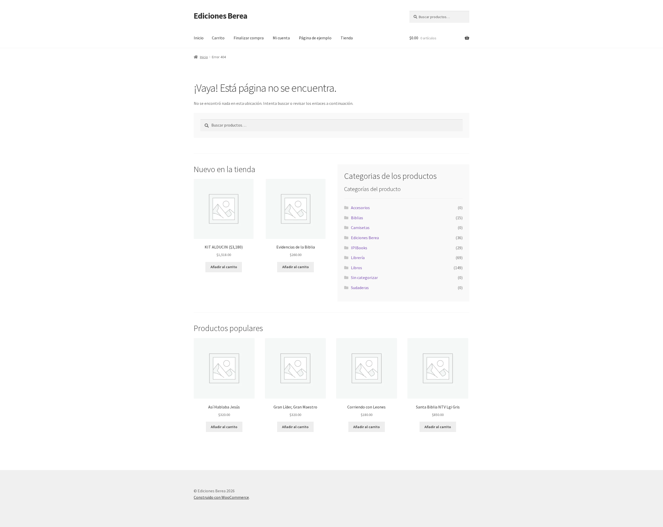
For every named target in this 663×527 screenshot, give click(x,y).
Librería (358, 257)
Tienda (347, 37)
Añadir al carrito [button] (224, 267)
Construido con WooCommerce (221, 497)
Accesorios (360, 207)
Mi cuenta (281, 37)
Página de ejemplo (315, 37)
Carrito (218, 37)
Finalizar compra (249, 37)
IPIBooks (359, 247)
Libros (356, 267)
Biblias (357, 217)
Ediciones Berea (220, 16)
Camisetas (360, 227)
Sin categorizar (364, 277)
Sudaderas (360, 287)
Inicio (199, 37)
